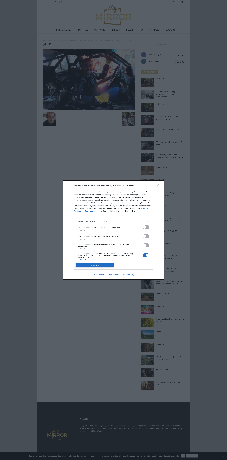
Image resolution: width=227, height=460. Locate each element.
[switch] (146, 227)
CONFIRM (94, 265)
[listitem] (113, 221)
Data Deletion (98, 274)
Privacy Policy (128, 274)
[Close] (158, 185)
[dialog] (113, 230)
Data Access (113, 274)
